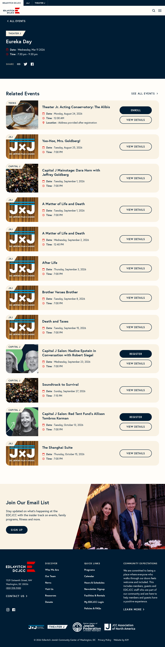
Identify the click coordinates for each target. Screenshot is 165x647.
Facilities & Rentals (94, 595)
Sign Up (17, 529)
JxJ (27, 3)
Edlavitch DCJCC (12, 3)
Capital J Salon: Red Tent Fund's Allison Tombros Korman (73, 415)
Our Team (50, 576)
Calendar (89, 576)
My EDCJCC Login (94, 602)
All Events (17, 21)
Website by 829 (121, 639)
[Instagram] (8, 610)
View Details (135, 119)
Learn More (132, 609)
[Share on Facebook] (32, 64)
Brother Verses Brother (60, 292)
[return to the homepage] (20, 566)
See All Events (143, 93)
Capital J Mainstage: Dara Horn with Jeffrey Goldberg (71, 172)
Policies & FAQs (92, 608)
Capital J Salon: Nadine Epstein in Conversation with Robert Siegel (69, 352)
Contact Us (15, 596)
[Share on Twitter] (25, 64)
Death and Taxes (55, 321)
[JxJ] (36, 627)
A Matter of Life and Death (63, 204)
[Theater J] (58, 627)
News (48, 582)
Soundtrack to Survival (60, 384)
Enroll (136, 110)
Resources (50, 595)
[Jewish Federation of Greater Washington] (86, 627)
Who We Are (52, 570)
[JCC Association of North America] (119, 627)
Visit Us (49, 589)
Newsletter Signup (94, 589)
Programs (89, 570)
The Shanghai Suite (57, 447)
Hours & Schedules (94, 582)
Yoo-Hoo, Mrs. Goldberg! (61, 141)
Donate (49, 602)
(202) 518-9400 (13, 587)
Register (136, 353)
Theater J (40, 3)
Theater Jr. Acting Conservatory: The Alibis (76, 107)
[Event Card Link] (22, 115)
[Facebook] (14, 610)
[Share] (18, 64)
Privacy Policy (104, 639)
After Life (49, 262)
